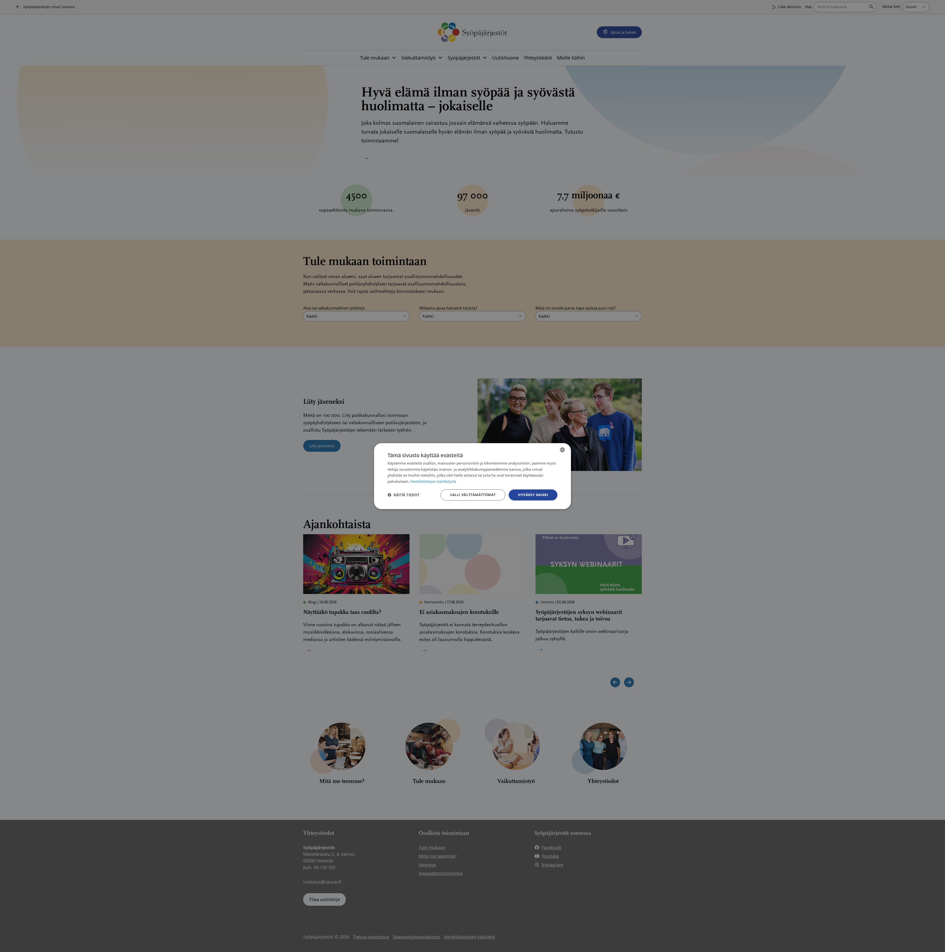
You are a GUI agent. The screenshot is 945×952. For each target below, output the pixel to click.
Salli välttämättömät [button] (473, 494)
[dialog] (472, 476)
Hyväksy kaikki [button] (533, 494)
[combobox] (562, 449)
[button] (404, 495)
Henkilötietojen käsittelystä (433, 481)
